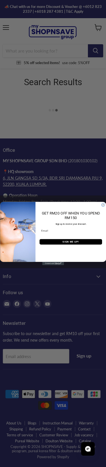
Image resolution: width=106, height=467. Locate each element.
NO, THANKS (70, 250)
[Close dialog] (103, 205)
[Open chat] (88, 449)
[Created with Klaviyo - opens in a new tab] (53, 263)
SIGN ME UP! (70, 242)
